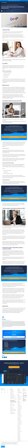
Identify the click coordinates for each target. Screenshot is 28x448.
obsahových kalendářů (20, 164)
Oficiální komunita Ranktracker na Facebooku (7, 390)
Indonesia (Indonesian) (19, 428)
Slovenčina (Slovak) (19, 434)
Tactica (4, 327)
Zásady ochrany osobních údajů (19, 392)
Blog (10, 406)
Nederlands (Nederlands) (19, 410)
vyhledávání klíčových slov (6, 151)
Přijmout (3, 446)
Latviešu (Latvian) (20, 431)
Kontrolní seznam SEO (13, 396)
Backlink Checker (12, 394)
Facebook (1, 390)
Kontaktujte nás (25, 390)
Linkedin (4, 392)
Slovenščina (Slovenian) (19, 436)
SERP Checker (12, 392)
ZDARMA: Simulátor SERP (13, 398)
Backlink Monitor (12, 395)
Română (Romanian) (19, 433)
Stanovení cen (19, 397)
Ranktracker (4, 2)
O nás (23, 391)
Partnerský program (12, 405)
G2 (7, 392)
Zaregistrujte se (19, 396)
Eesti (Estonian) (19, 423)
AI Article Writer (12, 397)
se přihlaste (11, 138)
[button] (26, 2)
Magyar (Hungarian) (19, 426)
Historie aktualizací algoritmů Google (12, 413)
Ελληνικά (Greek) (20, 422)
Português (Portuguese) (19, 413)
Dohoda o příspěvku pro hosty (13, 411)
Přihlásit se (19, 395)
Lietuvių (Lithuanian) (19, 430)
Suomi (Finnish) (19, 424)
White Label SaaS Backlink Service (13, 402)
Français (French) (20, 406)
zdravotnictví (23, 88)
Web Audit (11, 393)
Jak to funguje (12, 404)
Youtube (4, 390)
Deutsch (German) (19, 404)
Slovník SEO (11, 407)
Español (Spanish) (20, 405)
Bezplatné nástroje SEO (13, 409)
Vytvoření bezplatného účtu (14, 198)
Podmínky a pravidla (19, 390)
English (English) (19, 402)
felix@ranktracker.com (25, 401)
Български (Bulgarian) (19, 418)
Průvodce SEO (12, 408)
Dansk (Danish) (19, 421)
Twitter (1, 392)
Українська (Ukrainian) (19, 438)
